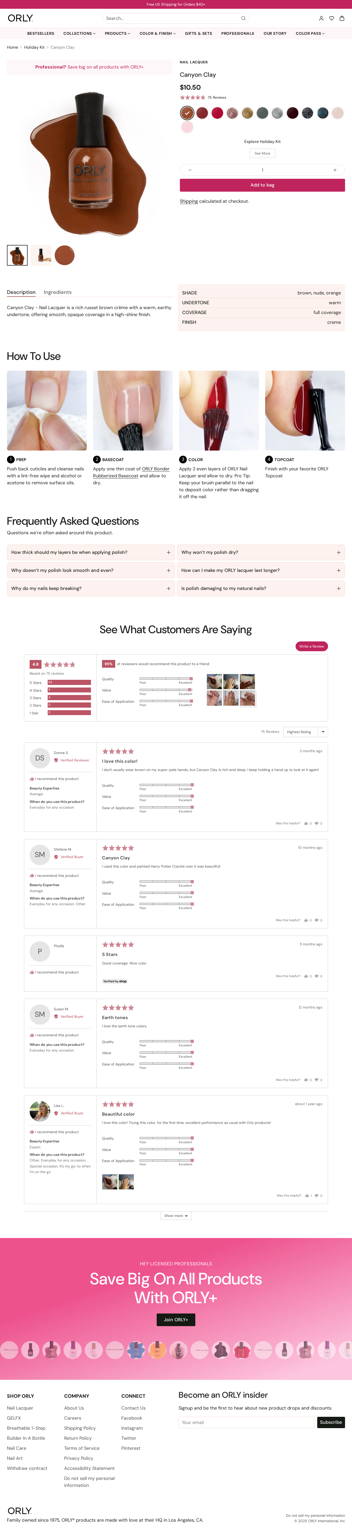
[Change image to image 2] (41, 255)
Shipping (189, 201)
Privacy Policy (78, 1458)
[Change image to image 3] (64, 255)
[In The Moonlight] (307, 113)
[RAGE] (232, 113)
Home (12, 47)
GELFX (14, 1418)
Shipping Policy (80, 1428)
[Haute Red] (217, 113)
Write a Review (311, 646)
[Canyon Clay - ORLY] (89, 157)
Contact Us (133, 1408)
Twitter (128, 1438)
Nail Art (15, 1458)
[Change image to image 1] (17, 255)
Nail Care (16, 1448)
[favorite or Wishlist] (331, 18)
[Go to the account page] (321, 18)
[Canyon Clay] (187, 113)
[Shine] (277, 113)
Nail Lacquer (20, 1408)
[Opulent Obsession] (292, 113)
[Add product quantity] (335, 169)
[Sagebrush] (262, 113)
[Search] (243, 18)
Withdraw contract (27, 1468)
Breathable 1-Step (26, 1428)
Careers (72, 1418)
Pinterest (130, 1448)
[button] (342, 18)
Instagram (132, 1428)
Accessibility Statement (89, 1468)
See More (262, 153)
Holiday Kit (34, 47)
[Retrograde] (322, 113)
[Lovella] (337, 113)
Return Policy (78, 1438)
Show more (173, 1215)
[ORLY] (20, 18)
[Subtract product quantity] (190, 169)
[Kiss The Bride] (187, 126)
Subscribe (331, 1422)
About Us (74, 1408)
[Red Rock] (202, 113)
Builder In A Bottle (26, 1438)
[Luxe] (247, 113)
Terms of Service (81, 1448)
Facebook (131, 1418)
